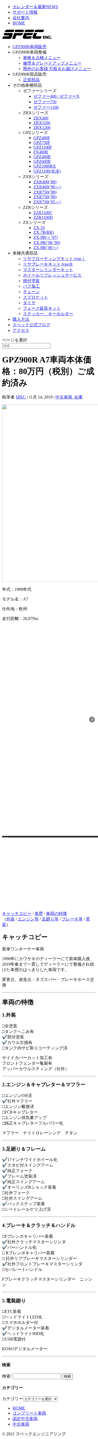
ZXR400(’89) (44, 182)
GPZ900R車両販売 (30, 46)
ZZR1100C (43, 212)
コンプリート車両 (29, 1413)
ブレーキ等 (72, 919)
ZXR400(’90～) (47, 187)
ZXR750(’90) (44, 197)
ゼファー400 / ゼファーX (56, 96)
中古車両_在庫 (69, 397)
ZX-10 (39, 227)
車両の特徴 (56, 913)
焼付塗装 (31, 280)
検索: (6, 1376)
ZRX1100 (41, 123)
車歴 (38, 913)
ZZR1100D (43, 217)
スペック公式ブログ (31, 325)
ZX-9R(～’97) (45, 237)
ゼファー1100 (46, 107)
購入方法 (21, 319)
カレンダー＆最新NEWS (35, 6)
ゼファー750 (44, 102)
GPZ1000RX (44, 166)
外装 (10, 919)
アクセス (21, 330)
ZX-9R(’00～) (45, 247)
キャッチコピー (16, 913)
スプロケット (35, 297)
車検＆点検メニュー (42, 57)
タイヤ (29, 303)
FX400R (40, 152)
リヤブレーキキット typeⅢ (48, 264)
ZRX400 (40, 118)
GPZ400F (41, 138)
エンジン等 (28, 919)
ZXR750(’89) (44, 192)
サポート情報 (25, 12)
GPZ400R (42, 156)
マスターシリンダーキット (48, 269)
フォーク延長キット (42, 308)
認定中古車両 (25, 1418)
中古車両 (21, 1424)
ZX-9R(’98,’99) (46, 242)
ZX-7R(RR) (43, 232)
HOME (19, 23)
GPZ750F (41, 142)
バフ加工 (31, 286)
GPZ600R (42, 161)
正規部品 (31, 79)
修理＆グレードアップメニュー (52, 63)
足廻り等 (50, 919)
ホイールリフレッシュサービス (52, 275)
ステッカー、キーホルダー (48, 314)
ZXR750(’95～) (47, 202)
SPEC (21, 397)
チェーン (31, 291)
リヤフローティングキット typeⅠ (54, 258)
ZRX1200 (41, 127)
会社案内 (21, 17)
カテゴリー (12, 1398)
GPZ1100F (42, 147)
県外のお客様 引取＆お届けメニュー (57, 68)
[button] (6, 840)
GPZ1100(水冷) (47, 171)
